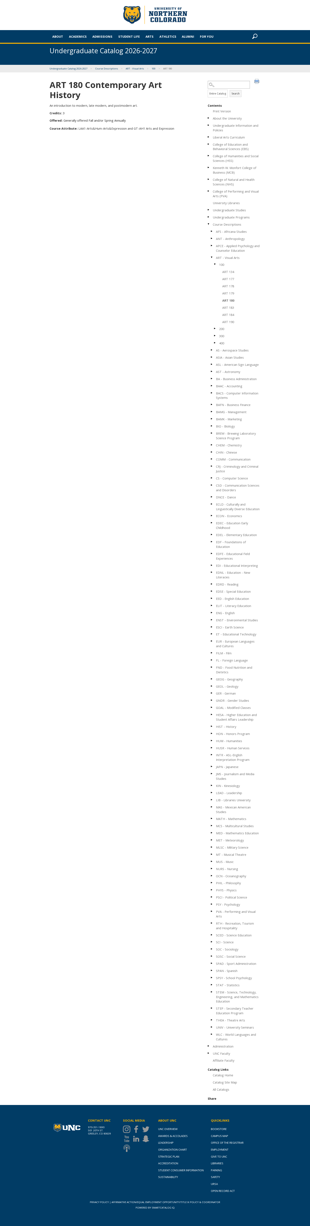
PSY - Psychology (228, 904)
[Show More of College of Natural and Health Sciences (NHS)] (209, 179)
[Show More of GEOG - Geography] (212, 679)
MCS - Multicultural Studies (235, 826)
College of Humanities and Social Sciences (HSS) (236, 158)
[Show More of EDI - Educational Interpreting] (212, 565)
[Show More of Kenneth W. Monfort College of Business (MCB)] (209, 167)
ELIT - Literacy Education (233, 606)
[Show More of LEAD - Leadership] (212, 792)
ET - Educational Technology (236, 634)
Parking (216, 1170)
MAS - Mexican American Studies (233, 809)
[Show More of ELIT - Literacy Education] (212, 605)
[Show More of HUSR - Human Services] (212, 748)
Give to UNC (219, 1156)
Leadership (166, 1143)
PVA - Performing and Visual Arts (236, 913)
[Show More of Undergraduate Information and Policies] (209, 125)
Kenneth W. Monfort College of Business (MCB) (234, 170)
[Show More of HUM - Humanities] (212, 740)
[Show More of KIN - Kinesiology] (212, 785)
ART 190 (228, 322)
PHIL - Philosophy (228, 883)
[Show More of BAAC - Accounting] (212, 386)
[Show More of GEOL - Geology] (212, 686)
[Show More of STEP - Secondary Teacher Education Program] (212, 1008)
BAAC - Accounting (229, 386)
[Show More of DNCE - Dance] (212, 497)
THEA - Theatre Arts (230, 1020)
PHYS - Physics (226, 890)
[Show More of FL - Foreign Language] (212, 660)
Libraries (217, 1163)
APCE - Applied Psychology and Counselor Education (238, 248)
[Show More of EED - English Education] (212, 598)
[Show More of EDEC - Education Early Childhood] (212, 523)
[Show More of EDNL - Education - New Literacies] (212, 572)
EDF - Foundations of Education (231, 544)
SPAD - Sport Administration (236, 963)
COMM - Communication (233, 459)
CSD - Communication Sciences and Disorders (237, 487)
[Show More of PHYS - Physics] (212, 890)
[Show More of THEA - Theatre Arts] (212, 1020)
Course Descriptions (106, 68)
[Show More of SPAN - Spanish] (212, 970)
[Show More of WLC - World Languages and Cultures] (212, 1034)
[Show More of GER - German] (212, 693)
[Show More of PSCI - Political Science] (212, 897)
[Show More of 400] (215, 343)
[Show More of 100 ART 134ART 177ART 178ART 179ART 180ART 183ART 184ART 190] (215, 264)
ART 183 (228, 307)
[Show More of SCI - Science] (212, 942)
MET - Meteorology (230, 840)
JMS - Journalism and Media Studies (235, 776)
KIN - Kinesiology (228, 786)
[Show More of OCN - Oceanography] (212, 876)
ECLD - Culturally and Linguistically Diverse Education (238, 506)
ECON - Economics (229, 516)
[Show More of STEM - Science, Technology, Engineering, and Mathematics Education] (212, 992)
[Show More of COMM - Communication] (212, 459)
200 (221, 329)
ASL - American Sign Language (237, 364)
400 (221, 343)
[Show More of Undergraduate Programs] (209, 217)
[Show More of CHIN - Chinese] (212, 452)
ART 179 (228, 293)
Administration (223, 1046)
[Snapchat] (147, 1138)
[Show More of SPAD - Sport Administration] (212, 963)
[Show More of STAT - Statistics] (212, 985)
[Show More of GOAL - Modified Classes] (212, 707)
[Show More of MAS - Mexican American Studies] (212, 807)
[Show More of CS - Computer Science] (212, 478)
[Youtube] (127, 1138)
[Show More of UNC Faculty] (209, 1053)
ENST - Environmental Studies (237, 620)
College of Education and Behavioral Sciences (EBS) (231, 146)
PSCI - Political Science (231, 897)
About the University (227, 118)
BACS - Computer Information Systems (237, 395)
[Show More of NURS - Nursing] (212, 868)
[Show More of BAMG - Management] (212, 412)
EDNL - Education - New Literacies (233, 574)
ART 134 (228, 272)
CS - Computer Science (232, 478)
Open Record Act (223, 1191)
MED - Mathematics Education (237, 833)
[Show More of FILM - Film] (212, 653)
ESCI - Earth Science (230, 627)
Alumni (188, 36)
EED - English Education (232, 598)
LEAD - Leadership (229, 793)
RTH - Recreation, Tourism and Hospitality (235, 925)
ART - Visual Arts (135, 68)
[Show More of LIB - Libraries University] (212, 800)
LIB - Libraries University (233, 800)
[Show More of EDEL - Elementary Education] (212, 534)
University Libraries (226, 203)
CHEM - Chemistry (229, 445)
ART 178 (228, 286)
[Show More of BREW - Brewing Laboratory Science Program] (212, 433)
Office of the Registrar (227, 1143)
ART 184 (228, 315)
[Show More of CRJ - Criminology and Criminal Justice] (212, 466)
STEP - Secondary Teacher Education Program (234, 1010)
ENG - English (225, 613)
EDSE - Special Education (233, 591)
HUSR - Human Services (232, 748)
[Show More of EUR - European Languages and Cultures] (212, 641)
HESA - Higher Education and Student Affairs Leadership (236, 717)
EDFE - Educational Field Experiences (233, 556)
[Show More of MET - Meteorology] (212, 840)
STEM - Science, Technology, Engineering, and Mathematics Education (237, 997)
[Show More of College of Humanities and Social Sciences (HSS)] (209, 156)
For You (206, 36)
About (57, 36)
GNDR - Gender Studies (232, 700)
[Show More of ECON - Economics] (212, 515)
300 (221, 336)
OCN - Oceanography (231, 876)
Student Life (129, 36)
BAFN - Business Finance (233, 405)
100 (153, 68)
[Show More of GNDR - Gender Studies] (212, 700)
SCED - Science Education (234, 935)
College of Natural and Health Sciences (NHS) (234, 181)
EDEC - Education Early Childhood (232, 525)
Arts (150, 36)
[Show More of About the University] (209, 118)
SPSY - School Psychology (234, 978)
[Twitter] (147, 1129)
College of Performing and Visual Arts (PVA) (236, 193)
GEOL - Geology (227, 686)
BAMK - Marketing (229, 419)
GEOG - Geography (229, 679)
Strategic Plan (168, 1156)
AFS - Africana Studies (231, 231)
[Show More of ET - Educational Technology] (212, 634)
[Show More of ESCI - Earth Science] (212, 627)
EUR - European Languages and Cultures (235, 643)
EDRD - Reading (227, 584)
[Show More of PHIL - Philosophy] (212, 883)
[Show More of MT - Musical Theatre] (212, 854)
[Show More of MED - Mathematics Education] (212, 833)
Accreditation (168, 1163)
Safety (215, 1177)
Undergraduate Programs (231, 217)
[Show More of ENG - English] (212, 613)
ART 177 (228, 279)
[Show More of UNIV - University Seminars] (212, 1027)
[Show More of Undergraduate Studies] (209, 210)
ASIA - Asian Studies (230, 357)
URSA (214, 1184)
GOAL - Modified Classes (233, 708)
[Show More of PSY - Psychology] (212, 904)
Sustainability (168, 1177)
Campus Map (219, 1136)
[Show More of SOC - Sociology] (212, 949)
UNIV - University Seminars (235, 1027)
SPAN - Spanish (226, 971)
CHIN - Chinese (226, 452)
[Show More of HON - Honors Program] (212, 733)
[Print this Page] (257, 82)
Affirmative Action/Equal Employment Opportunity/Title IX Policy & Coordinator (166, 1202)
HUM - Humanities (229, 741)
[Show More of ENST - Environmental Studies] (212, 620)
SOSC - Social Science (231, 956)
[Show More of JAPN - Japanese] (212, 766)
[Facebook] (137, 1129)
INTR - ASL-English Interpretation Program (232, 757)
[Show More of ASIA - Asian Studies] (212, 357)
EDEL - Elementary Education (236, 535)
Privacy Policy (99, 1202)
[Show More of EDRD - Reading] (212, 584)
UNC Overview (168, 1129)
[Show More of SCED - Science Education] (212, 935)
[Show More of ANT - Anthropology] (212, 238)
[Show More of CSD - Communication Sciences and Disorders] (212, 485)
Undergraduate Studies (229, 210)
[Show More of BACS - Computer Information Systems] (212, 393)
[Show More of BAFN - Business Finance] (212, 404)
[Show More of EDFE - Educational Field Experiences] (212, 553)
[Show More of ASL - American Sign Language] (212, 364)
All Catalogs (221, 1089)
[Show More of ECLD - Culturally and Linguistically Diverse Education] (212, 504)
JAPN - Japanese (227, 767)
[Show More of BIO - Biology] (212, 426)
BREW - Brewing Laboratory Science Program (236, 435)
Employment (219, 1149)
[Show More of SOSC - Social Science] (212, 956)
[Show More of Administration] (209, 1046)
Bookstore (219, 1129)
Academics (78, 36)
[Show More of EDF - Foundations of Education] (212, 542)
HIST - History (226, 726)
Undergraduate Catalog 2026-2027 (68, 68)
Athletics (167, 36)
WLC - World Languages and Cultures (236, 1036)
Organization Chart (172, 1149)
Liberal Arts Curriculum (229, 137)
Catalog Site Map (225, 1082)
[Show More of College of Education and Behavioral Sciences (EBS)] (209, 144)
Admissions (102, 36)
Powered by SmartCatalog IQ (155, 1207)
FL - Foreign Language (232, 660)
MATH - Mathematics (231, 819)
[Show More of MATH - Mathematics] (212, 818)
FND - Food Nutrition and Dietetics (234, 669)
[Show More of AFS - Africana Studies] (212, 231)
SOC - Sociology (227, 949)
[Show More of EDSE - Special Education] (212, 591)
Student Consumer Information (181, 1170)
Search (236, 93)
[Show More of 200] (215, 328)
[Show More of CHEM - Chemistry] (212, 445)
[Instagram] (127, 1129)
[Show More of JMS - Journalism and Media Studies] (212, 774)
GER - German (226, 693)
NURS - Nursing (227, 869)
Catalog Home (223, 1075)
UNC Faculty (221, 1053)
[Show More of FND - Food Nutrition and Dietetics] (212, 667)
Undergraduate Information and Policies (235, 127)
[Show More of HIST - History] (212, 726)
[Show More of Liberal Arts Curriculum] (209, 137)
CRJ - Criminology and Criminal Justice (237, 468)
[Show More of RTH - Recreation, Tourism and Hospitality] (212, 923)
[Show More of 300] (215, 336)
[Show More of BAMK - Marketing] (212, 419)
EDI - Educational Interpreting (237, 565)
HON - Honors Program (233, 734)
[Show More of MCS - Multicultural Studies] (212, 826)
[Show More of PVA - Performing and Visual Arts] (212, 911)
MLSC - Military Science (232, 847)
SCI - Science (225, 942)
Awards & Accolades (173, 1136)
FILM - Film (224, 653)
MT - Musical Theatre (231, 854)
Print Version (222, 111)
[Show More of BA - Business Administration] (212, 378)
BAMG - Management (231, 412)
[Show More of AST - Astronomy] (212, 371)
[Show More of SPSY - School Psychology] (212, 977)
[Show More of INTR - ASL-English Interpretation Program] (212, 755)
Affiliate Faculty (223, 1060)
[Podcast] (127, 1148)
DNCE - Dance (226, 497)
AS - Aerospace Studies (232, 350)
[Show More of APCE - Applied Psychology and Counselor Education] (212, 245)
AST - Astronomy (228, 372)
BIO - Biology (225, 426)
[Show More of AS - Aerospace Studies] (212, 350)
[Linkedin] (137, 1138)
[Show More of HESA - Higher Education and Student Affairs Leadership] (212, 714)
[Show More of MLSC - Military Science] (212, 847)
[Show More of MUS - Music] (212, 861)
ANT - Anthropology (230, 239)
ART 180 (228, 300)
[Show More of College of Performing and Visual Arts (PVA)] (209, 191)
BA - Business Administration (236, 379)
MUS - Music (225, 862)
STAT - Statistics (228, 985)
